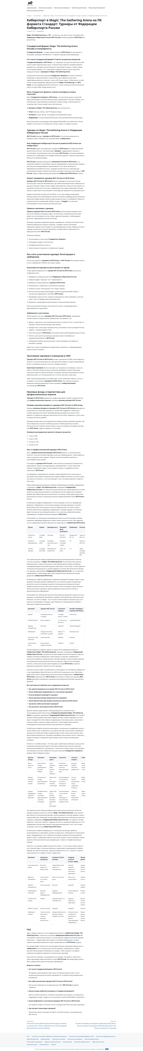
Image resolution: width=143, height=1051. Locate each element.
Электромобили (44, 1044)
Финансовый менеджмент (97, 8)
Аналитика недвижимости (82, 1042)
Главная (29, 15)
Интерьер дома (67, 1042)
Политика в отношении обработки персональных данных (49, 1036)
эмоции (78, 942)
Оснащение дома (32, 1044)
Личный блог (37, 15)
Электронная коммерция (62, 8)
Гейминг (53, 1044)
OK (107, 1049)
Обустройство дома (98, 1042)
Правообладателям (32, 1039)
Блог (28, 1036)
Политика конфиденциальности (105, 1036)
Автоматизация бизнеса (79, 8)
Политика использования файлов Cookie (81, 1036)
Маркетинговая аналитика (35, 11)
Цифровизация (31, 8)
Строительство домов (45, 8)
